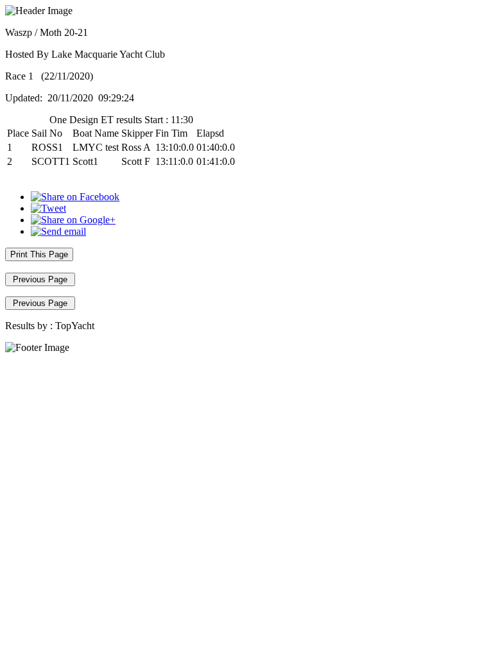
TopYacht (74, 325)
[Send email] (58, 231)
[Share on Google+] (73, 219)
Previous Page (40, 279)
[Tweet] (48, 208)
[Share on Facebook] (75, 196)
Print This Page (39, 254)
